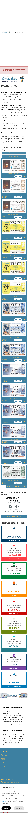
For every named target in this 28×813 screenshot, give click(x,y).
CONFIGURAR (5, 801)
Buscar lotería (14, 153)
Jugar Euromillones (14, 540)
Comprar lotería (4, 755)
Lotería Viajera (4, 761)
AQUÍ (13, 803)
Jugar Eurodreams (14, 668)
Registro (3, 766)
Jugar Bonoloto (14, 631)
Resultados (3, 756)
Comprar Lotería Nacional (14, 686)
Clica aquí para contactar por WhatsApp (10, 782)
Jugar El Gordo (14, 558)
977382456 (5, 781)
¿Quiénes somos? (5, 754)
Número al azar (14, 156)
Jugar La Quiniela (14, 613)
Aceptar (6, 808)
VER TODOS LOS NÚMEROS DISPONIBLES (16, 486)
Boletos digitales (4, 763)
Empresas (3, 759)
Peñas (2, 762)
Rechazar (19, 808)
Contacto (3, 758)
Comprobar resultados (14, 516)
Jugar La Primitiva (14, 577)
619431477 (4, 784)
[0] (23, 32)
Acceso (18, 32)
